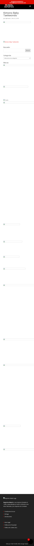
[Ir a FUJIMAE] (11, 224)
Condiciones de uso (10, 511)
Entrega (7, 514)
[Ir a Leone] (14, 269)
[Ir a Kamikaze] (12, 242)
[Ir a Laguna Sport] (11, 257)
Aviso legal (7, 522)
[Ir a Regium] (11, 426)
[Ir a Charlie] (5, 100)
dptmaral (8, 18)
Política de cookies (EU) (11, 527)
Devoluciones (8, 516)
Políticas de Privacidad (10, 525)
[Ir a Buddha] (15, 87)
